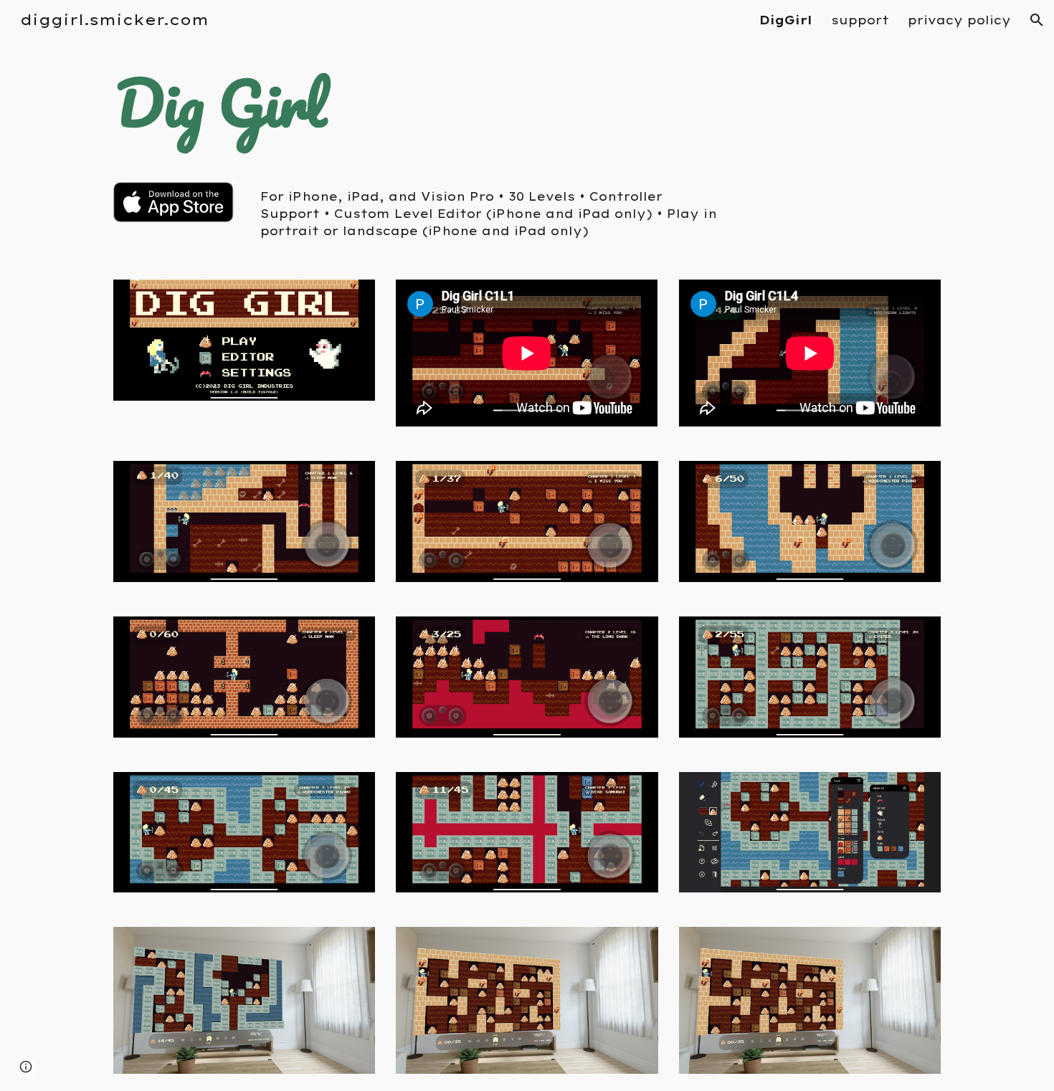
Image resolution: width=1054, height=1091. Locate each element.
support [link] (860, 20)
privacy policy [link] (959, 20)
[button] (1037, 20)
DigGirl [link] (785, 20)
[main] (244, 102)
